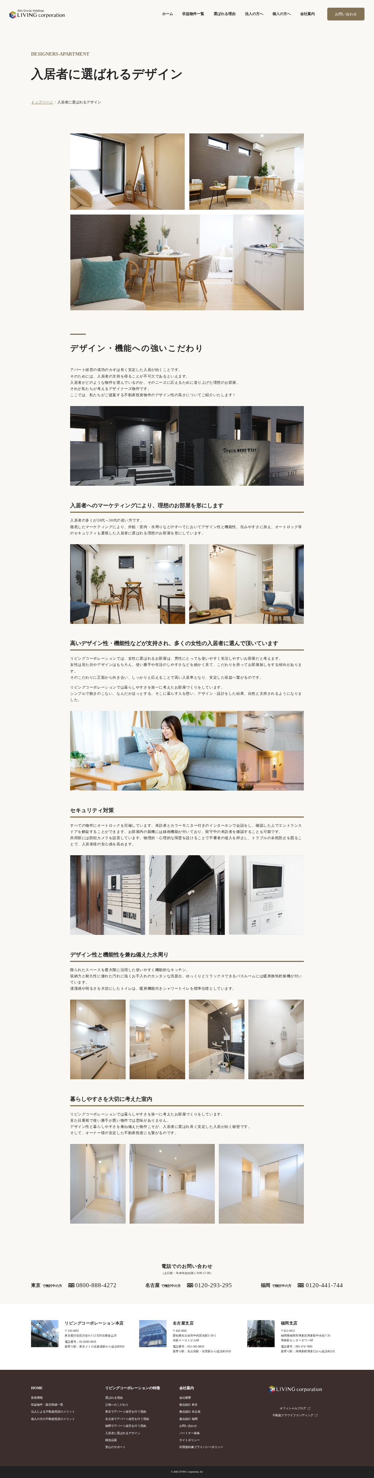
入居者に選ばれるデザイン (122, 1433)
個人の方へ (281, 14)
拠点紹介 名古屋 (190, 1411)
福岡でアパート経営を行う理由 (125, 1426)
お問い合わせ (346, 14)
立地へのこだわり (117, 1404)
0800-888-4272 (96, 1285)
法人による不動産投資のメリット (53, 1411)
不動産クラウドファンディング (292, 1415)
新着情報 (37, 1397)
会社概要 (185, 1397)
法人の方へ (254, 14)
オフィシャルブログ (293, 1408)
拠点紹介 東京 (188, 1404)
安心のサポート (115, 1447)
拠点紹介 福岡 (188, 1419)
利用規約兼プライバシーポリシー (201, 1447)
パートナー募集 (189, 1433)
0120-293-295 (213, 1285)
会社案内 (307, 14)
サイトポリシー (189, 1440)
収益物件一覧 (193, 14)
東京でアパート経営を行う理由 (125, 1411)
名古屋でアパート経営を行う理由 (127, 1419)
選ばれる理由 (225, 14)
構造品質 (111, 1440)
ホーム (167, 14)
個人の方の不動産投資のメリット (53, 1419)
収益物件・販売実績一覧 (47, 1404)
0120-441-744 (324, 1285)
